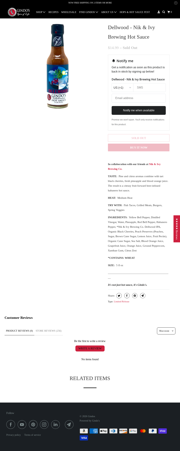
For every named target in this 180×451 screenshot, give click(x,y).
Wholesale (68, 12)
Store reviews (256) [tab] (49, 331)
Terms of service (32, 435)
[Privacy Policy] (22, 435)
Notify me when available (139, 110)
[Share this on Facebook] (126, 295)
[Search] (164, 12)
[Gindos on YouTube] (23, 424)
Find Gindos (87, 12)
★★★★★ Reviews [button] (176, 228)
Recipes (54, 12)
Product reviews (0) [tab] (19, 331)
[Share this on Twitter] (118, 295)
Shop (39, 12)
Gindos (91, 416)
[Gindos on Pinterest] (34, 424)
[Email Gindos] (70, 424)
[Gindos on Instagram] (45, 424)
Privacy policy (13, 435)
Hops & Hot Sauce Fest (135, 12)
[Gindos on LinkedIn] (56, 424)
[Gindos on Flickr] (63, 424)
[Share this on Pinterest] (134, 295)
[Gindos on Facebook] (11, 424)
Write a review (90, 348)
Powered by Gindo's (90, 420)
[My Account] (159, 12)
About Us (107, 12)
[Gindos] (18, 12)
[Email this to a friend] (142, 295)
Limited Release (121, 301)
